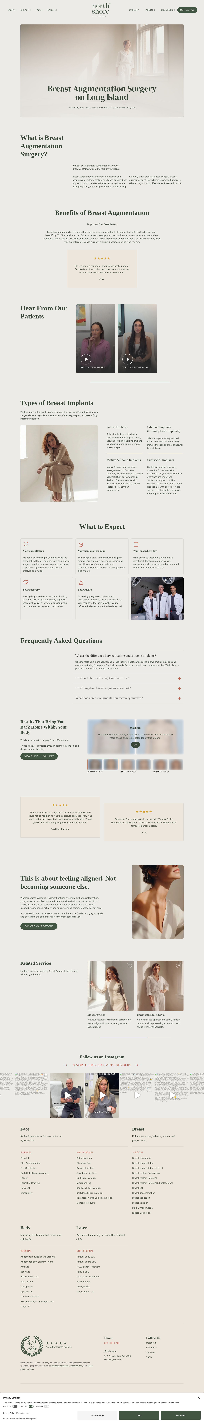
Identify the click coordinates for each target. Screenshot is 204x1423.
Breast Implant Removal (101, 1014)
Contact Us (187, 10)
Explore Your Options (38, 926)
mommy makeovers (60, 1366)
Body (11, 10)
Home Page (111, 6)
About (149, 10)
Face (38, 10)
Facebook (151, 1347)
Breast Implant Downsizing (152, 1014)
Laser (50, 10)
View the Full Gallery (39, 756)
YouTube (150, 1352)
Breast (25, 10)
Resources (166, 10)
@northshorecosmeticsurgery (102, 1065)
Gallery (134, 10)
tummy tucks (76, 1366)
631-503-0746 (111, 1343)
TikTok (149, 1357)
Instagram (151, 1342)
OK (135, 744)
